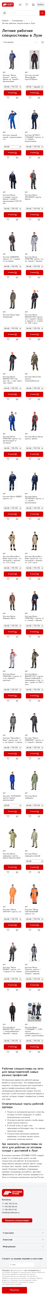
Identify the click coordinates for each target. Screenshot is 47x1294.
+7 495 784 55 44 (9, 1203)
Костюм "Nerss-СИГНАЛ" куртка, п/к (12, 910)
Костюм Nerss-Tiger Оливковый (11, 316)
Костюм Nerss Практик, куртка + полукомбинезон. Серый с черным (33, 970)
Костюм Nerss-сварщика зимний (32, 855)
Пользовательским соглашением (14, 1276)
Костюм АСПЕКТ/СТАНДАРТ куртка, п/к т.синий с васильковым (34, 138)
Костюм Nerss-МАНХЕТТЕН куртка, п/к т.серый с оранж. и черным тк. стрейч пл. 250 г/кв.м (34, 319)
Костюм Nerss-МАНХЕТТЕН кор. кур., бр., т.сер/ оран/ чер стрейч (12, 380)
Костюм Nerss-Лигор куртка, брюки (34, 437)
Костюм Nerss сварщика (31, 797)
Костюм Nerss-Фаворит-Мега (9, 617)
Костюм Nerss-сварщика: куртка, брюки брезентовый (11, 856)
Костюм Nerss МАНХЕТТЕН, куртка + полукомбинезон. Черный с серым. (12, 1030)
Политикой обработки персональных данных (18, 1274)
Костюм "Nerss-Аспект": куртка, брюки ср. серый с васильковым (11, 78)
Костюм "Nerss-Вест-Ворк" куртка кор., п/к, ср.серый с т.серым (12, 740)
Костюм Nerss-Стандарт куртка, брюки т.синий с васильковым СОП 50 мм (12, 199)
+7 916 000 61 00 (9, 1209)
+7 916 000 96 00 (9, 1206)
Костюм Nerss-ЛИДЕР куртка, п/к (12, 497)
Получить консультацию (17, 1220)
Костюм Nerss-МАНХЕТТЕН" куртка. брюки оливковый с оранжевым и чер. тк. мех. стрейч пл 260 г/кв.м (34, 679)
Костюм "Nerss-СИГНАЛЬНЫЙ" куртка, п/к (32, 911)
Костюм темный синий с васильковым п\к (12, 137)
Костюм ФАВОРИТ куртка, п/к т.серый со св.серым (11, 259)
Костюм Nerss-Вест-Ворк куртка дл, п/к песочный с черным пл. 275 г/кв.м (33, 559)
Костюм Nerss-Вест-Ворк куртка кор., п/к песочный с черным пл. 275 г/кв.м (12, 559)
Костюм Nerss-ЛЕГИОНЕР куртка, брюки (33, 197)
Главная (5, 20)
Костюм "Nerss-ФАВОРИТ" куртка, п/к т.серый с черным (34, 740)
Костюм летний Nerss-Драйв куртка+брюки (32, 77)
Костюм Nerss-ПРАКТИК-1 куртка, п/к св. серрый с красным (12, 677)
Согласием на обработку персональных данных (19, 1277)
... (28, 21)
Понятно (14, 1290)
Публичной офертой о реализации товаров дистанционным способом (18, 1283)
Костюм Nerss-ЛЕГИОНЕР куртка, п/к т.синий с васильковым (34, 499)
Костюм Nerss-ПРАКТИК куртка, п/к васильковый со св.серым (12, 439)
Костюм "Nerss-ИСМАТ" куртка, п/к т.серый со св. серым (12, 969)
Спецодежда (17, 20)
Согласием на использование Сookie (23, 1280)
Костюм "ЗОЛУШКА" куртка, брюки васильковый (12, 798)
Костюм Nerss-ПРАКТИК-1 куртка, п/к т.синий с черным (34, 618)
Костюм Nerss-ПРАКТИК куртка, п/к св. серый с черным (34, 259)
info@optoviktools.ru (11, 1212)
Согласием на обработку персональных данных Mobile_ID (23, 1272)
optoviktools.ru (18, 1270)
